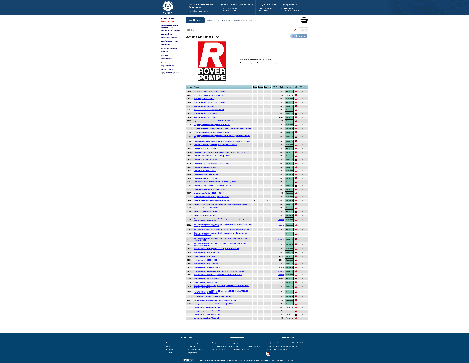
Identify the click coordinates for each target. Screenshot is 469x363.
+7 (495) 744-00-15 (281, 343)
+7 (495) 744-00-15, (227, 5)
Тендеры (191, 346)
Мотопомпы (251, 349)
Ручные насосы (235, 346)
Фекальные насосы (219, 346)
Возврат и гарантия (168, 69)
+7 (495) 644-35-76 (244, 5)
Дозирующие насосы (237, 343)
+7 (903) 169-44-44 (289, 5)
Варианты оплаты (167, 66)
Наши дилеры (171, 349)
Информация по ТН (173, 73)
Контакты (164, 55)
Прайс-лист (170, 343)
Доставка (164, 52)
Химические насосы (237, 349)
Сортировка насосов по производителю (169, 26)
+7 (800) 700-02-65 (267, 5)
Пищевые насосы (218, 349)
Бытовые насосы (253, 346)
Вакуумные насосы (219, 343)
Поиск (303, 30)
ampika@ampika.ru (199, 11)
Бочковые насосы (253, 343)
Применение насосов (169, 38)
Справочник (165, 45)
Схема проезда (166, 59)
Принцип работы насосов (170, 31)
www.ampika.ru (255, 360)
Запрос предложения (169, 48)
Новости (174, 18)
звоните (281, 220)
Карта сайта (192, 353)
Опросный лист (166, 34)
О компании (165, 18)
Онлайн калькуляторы (169, 41)
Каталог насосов (167, 22)
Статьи (163, 62)
